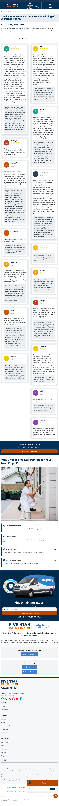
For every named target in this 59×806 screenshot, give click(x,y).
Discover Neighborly (28, 654)
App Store (30, 667)
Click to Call (37, 7)
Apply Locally (5, 733)
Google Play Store (30, 672)
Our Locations (5, 749)
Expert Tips (4, 742)
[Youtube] (17, 698)
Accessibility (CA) (23, 791)
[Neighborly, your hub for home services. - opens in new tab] (42, 626)
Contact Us (4, 729)
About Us (4, 722)
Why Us (3, 719)
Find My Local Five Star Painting (29, 613)
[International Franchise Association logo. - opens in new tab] (4, 760)
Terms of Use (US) (11, 787)
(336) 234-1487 (34, 617)
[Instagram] (13, 698)
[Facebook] (2, 698)
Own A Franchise (6, 726)
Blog (2, 745)
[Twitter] (6, 698)
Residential (4, 706)
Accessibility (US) (11, 791)
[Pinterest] (10, 698)
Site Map (3, 752)
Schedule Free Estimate (30, 7)
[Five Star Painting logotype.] (20, 626)
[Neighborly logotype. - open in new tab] (5, 1)
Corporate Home (6, 756)
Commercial (4, 709)
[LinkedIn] (21, 698)
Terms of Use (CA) (23, 787)
